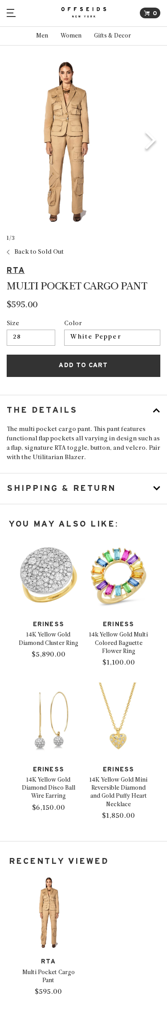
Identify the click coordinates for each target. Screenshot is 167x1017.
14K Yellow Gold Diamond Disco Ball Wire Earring (48, 788)
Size (13, 324)
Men (42, 36)
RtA (16, 270)
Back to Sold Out (39, 252)
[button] (150, 141)
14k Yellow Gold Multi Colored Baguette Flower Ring (118, 643)
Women (71, 36)
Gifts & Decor (112, 36)
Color (73, 324)
